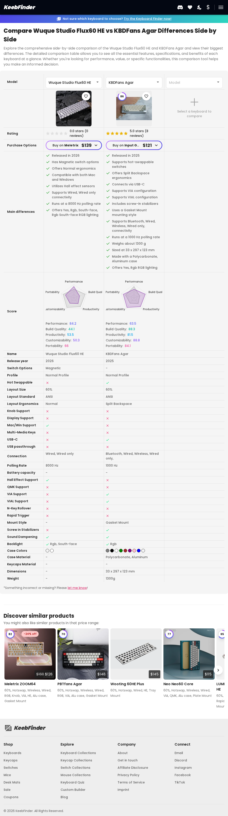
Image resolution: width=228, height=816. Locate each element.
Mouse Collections (76, 775)
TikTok (180, 782)
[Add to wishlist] (86, 96)
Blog (64, 797)
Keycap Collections (76, 760)
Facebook (183, 775)
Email (179, 753)
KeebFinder (19, 7)
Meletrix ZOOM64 (20, 684)
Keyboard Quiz (72, 782)
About (123, 753)
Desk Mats (12, 782)
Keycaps (11, 760)
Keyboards (12, 753)
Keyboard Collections (78, 753)
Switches (11, 767)
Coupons (11, 797)
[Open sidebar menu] (220, 7)
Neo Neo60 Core (178, 684)
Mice (7, 775)
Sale (7, 789)
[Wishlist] (190, 7)
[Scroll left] (9, 670)
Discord (181, 760)
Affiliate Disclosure (133, 767)
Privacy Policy (128, 775)
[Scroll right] (218, 670)
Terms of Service (131, 782)
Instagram (183, 767)
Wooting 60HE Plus (127, 684)
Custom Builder (73, 789)
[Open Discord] (180, 7)
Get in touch (128, 760)
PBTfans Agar (69, 684)
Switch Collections (75, 767)
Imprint (123, 789)
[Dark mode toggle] (199, 7)
